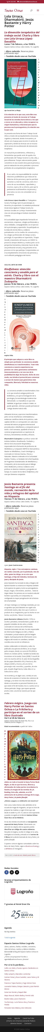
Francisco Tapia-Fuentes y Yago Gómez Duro (20, 983)
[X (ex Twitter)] (12, 872)
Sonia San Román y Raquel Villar (15, 992)
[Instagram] (17, 872)
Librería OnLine (16, 1023)
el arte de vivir (18, 855)
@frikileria (9, 849)
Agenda (17, 1018)
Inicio (10, 1018)
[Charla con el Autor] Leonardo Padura (21, 1021)
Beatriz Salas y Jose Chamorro (14, 999)
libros (33, 855)
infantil (25, 855)
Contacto (27, 1023)
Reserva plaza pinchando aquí (18, 52)
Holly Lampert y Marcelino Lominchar (17, 974)
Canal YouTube (28, 1018)
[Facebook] (6, 872)
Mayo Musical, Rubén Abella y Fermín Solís (19, 995)
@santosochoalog (31, 846)
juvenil (29, 855)
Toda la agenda (9, 938)
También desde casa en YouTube (21, 56)
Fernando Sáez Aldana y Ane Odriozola (17, 1008)
